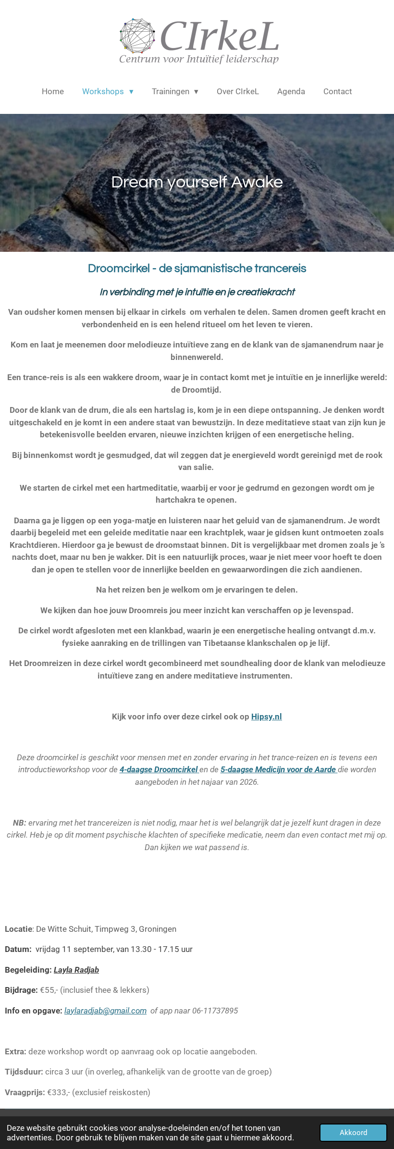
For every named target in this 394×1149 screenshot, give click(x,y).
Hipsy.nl (266, 716)
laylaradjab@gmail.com (105, 1010)
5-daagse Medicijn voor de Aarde (279, 769)
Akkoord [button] (353, 1132)
